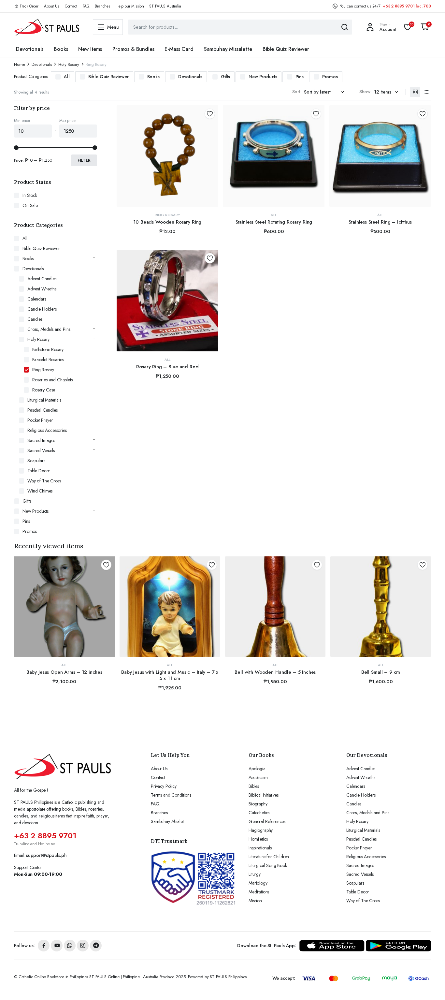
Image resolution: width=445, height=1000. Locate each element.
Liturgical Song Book (268, 865)
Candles (34, 319)
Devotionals (29, 49)
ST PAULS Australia (165, 6)
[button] (425, 27)
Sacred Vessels (41, 450)
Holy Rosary (68, 64)
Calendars (36, 299)
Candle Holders (42, 309)
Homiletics (258, 839)
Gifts (225, 76)
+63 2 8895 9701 (45, 835)
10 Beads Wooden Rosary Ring (167, 222)
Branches (102, 6)
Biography (258, 804)
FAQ (86, 6)
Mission (255, 900)
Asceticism (258, 777)
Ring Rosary (167, 214)
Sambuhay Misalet (167, 821)
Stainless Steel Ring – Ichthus (380, 222)
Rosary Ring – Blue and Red (167, 366)
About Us (51, 6)
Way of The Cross (44, 481)
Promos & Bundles (133, 49)
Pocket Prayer (40, 420)
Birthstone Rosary (48, 349)
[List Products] (426, 92)
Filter (84, 160)
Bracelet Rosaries (48, 359)
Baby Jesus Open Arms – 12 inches (64, 672)
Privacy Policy (164, 786)
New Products (263, 76)
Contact (71, 6)
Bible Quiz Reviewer (286, 49)
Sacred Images (41, 440)
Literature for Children (269, 856)
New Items (90, 49)
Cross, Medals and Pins (48, 329)
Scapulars (36, 460)
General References (267, 821)
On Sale (30, 205)
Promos (330, 76)
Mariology (258, 883)
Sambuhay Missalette (228, 49)
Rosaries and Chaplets (52, 379)
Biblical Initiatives (264, 795)
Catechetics (259, 812)
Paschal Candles (42, 410)
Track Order (29, 6)
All (67, 76)
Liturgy (255, 874)
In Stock (29, 195)
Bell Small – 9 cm (380, 672)
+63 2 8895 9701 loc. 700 (407, 6)
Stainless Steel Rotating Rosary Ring (274, 222)
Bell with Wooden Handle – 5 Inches (275, 672)
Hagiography (261, 830)
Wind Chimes (39, 491)
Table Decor (38, 470)
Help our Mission (130, 6)
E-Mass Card (179, 49)
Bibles (254, 786)
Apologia (257, 768)
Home (19, 64)
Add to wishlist (209, 113)
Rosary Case (43, 390)
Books (61, 49)
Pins (299, 76)
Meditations (259, 892)
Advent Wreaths (41, 289)
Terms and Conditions (171, 795)
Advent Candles (41, 278)
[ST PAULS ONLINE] (47, 27)
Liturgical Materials (44, 400)
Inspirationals (260, 848)
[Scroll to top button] (430, 985)
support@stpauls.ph (46, 855)
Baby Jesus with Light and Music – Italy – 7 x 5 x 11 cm (169, 675)
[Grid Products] (415, 92)
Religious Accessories (47, 430)
